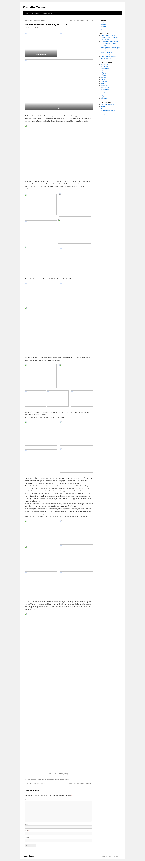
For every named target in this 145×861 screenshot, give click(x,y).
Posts (27, 13)
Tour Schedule (35, 13)
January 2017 (104, 98)
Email (27, 831)
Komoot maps (104, 30)
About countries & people (107, 104)
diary (40, 779)
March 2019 (104, 81)
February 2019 (104, 83)
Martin (41, 27)
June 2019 (103, 75)
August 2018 (104, 95)
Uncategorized (104, 114)
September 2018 (105, 93)
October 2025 (104, 66)
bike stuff (103, 106)
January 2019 (104, 85)
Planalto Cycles (34, 7)
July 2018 (103, 97)
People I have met (47, 13)
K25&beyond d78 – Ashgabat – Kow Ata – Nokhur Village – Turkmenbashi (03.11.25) (110, 49)
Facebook (103, 24)
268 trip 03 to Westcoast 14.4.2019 (35, 20)
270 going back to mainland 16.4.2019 (81, 20)
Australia (51, 779)
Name (27, 824)
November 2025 (105, 64)
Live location (104, 26)
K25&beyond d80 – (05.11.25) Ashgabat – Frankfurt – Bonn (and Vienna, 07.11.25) (109, 37)
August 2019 (104, 72)
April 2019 (103, 79)
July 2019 (103, 74)
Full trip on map (105, 28)
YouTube (103, 22)
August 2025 (104, 70)
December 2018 (105, 87)
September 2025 (105, 68)
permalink (66, 779)
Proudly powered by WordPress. (109, 856)
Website (27, 838)
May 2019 (103, 77)
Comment (28, 800)
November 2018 (105, 89)
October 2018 (104, 91)
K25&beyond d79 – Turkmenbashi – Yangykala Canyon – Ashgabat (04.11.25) (110, 43)
